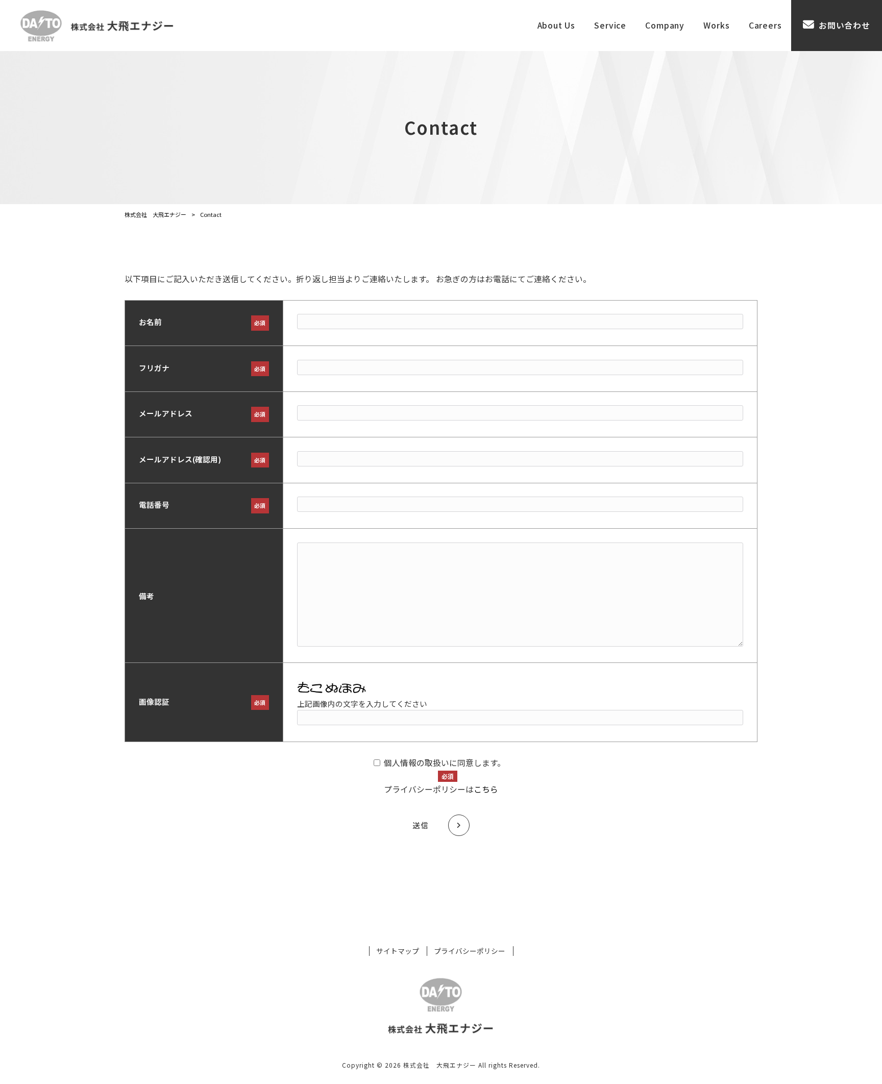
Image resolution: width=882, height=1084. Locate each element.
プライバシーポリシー (469, 951)
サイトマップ (397, 951)
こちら (486, 789)
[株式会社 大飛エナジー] (96, 25)
